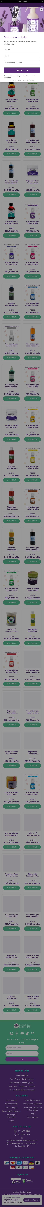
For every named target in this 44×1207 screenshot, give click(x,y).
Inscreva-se (22, 70)
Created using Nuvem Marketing (22, 80)
